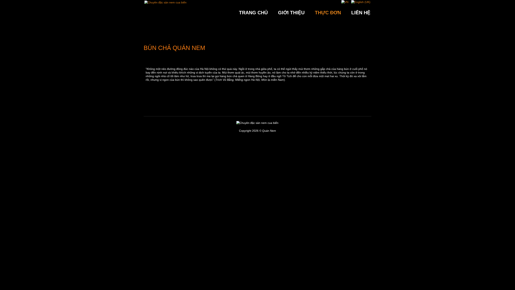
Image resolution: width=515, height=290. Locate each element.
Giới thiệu (291, 12)
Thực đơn (328, 12)
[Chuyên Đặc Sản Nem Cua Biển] (165, 2)
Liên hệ (360, 12)
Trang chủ (253, 12)
